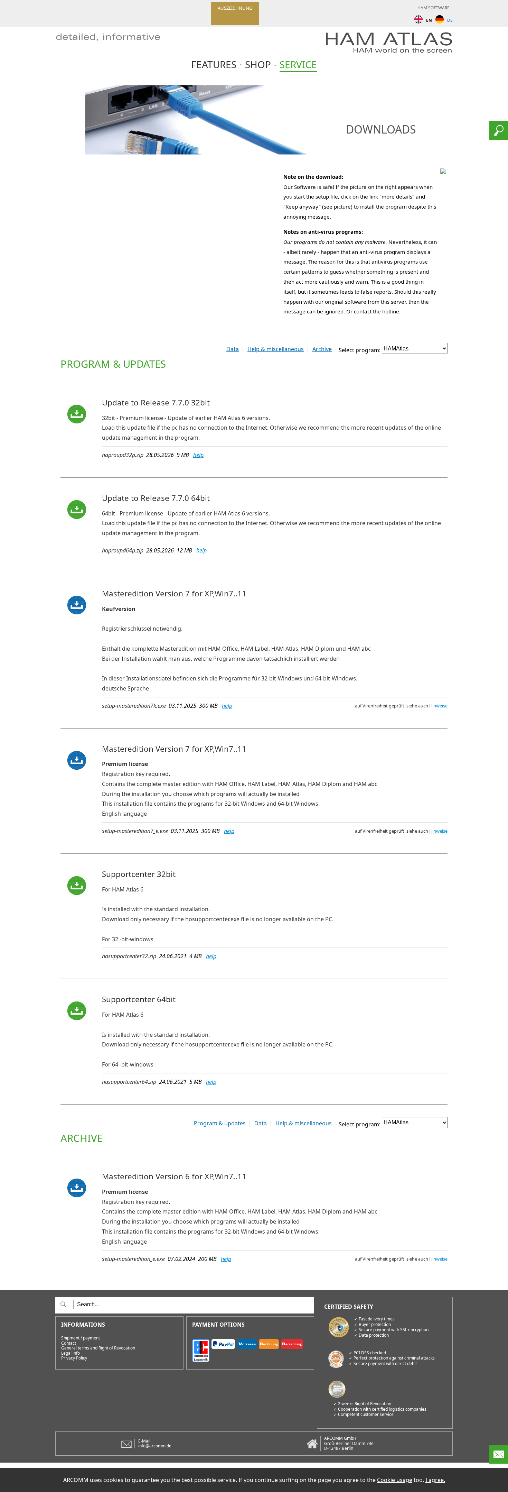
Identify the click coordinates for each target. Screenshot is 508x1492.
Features (213, 64)
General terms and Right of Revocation (98, 1348)
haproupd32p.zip (122, 455)
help (198, 455)
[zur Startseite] (115, 44)
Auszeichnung (235, 8)
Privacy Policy (74, 1358)
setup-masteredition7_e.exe (135, 831)
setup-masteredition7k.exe (134, 706)
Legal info (70, 1353)
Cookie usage (394, 1480)
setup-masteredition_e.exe (133, 1259)
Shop (258, 64)
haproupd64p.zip (122, 550)
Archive (322, 349)
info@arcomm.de (154, 1446)
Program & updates (220, 1123)
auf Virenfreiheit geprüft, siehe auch (401, 706)
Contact (68, 1343)
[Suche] (498, 137)
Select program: (359, 350)
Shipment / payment (80, 1338)
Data (232, 349)
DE (450, 20)
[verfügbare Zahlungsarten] (250, 1349)
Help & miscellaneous (275, 349)
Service (298, 64)
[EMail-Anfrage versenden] (498, 1461)
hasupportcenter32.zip (129, 956)
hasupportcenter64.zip (129, 1082)
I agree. (435, 1480)
